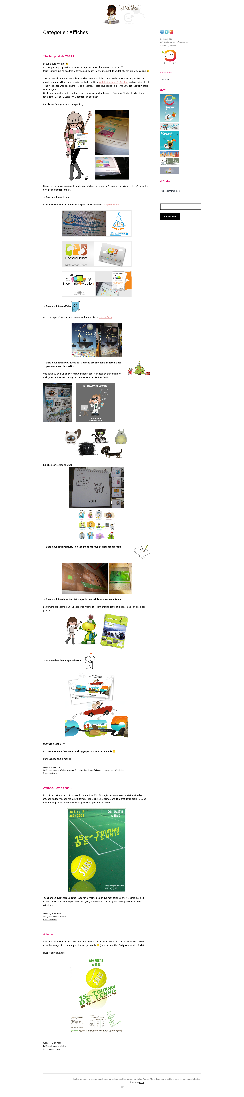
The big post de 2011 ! (58, 56)
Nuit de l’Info (105, 317)
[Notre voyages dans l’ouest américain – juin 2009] (169, 154)
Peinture (97, 770)
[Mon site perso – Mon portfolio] (169, 108)
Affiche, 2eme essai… (57, 788)
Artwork (70, 770)
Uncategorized (108, 770)
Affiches (63, 770)
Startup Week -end (110, 204)
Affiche (48, 934)
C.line (141, 1082)
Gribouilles (79, 770)
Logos (90, 770)
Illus (85, 770)
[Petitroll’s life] (169, 170)
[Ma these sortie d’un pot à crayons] (169, 161)
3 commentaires (50, 773)
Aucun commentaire (51, 1049)
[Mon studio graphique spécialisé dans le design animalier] (169, 140)
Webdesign (119, 770)
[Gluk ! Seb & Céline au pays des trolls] (169, 126)
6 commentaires (50, 920)
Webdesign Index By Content (113, 82)
